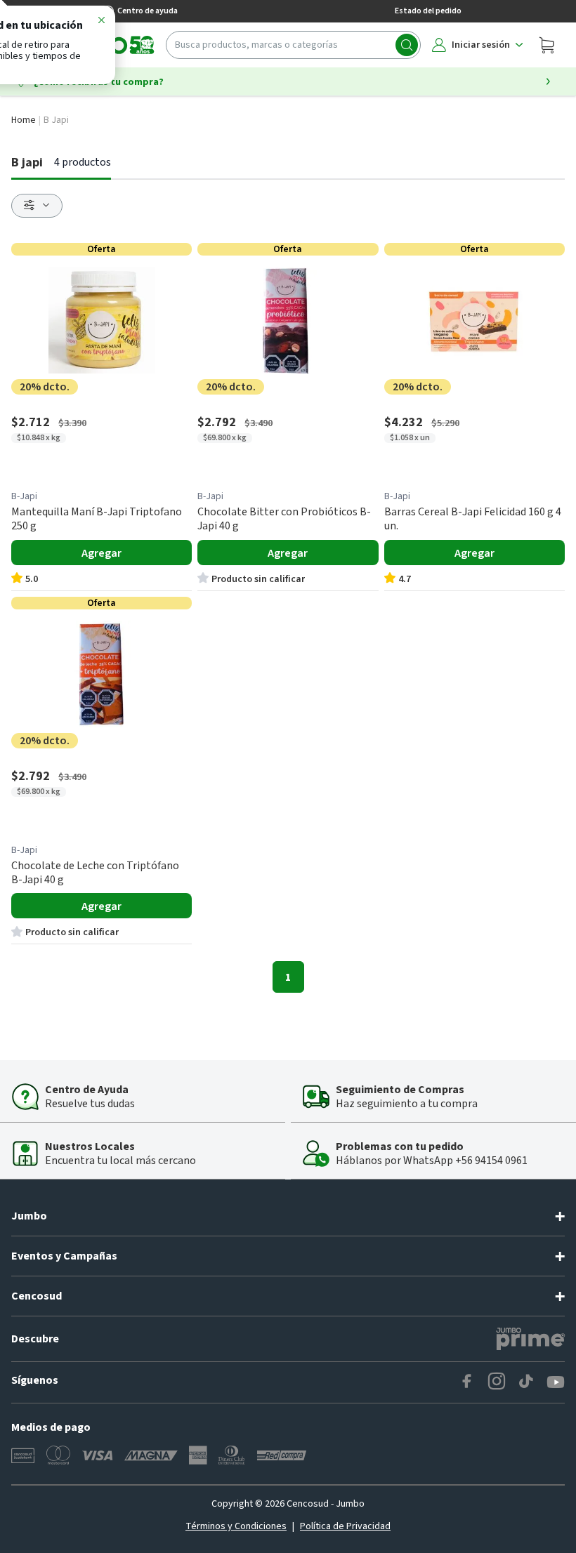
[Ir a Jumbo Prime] (530, 1339)
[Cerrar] (101, 22)
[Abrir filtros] (37, 206)
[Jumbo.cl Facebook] (467, 1382)
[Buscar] (406, 45)
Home (23, 120)
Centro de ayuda (147, 11)
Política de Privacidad (345, 1526)
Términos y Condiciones (236, 1526)
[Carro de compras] (546, 45)
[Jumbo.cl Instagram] (496, 1382)
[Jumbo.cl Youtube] (555, 1382)
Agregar (101, 553)
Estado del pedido (428, 11)
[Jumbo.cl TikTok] (526, 1382)
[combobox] (293, 45)
